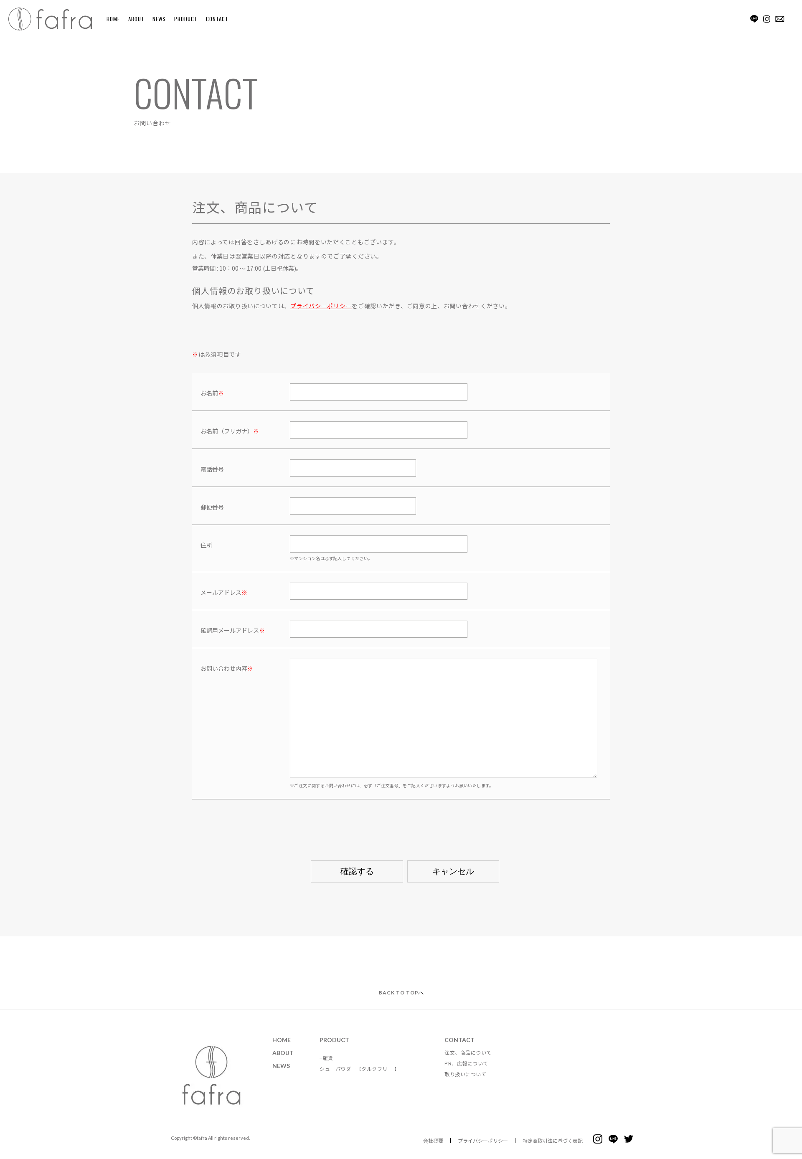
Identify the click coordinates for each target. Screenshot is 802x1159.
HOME (113, 19)
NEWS (159, 19)
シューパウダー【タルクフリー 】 (359, 1068)
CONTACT (217, 19)
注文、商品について (468, 1052)
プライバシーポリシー (321, 306)
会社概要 (433, 1140)
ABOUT (136, 19)
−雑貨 (326, 1057)
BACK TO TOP (399, 992)
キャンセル (453, 871)
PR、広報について (466, 1063)
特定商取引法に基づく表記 (553, 1140)
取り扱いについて (465, 1074)
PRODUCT (186, 19)
